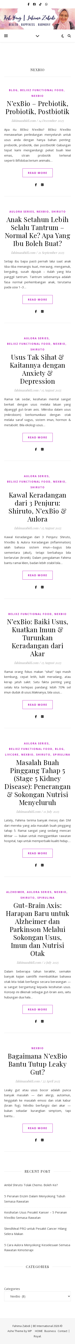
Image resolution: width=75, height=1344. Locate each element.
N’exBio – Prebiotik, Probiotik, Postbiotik (37, 107)
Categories (12, 1289)
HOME (39, 1331)
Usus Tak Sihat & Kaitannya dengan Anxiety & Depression (37, 368)
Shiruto (58, 211)
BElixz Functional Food (42, 90)
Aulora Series (21, 211)
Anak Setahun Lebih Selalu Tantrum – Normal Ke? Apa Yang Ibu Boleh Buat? (37, 231)
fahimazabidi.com (23, 120)
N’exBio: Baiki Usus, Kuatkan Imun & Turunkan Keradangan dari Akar (37, 637)
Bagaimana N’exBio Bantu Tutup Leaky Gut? (37, 1063)
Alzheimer (15, 892)
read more (37, 173)
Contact (62, 1331)
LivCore (12, 754)
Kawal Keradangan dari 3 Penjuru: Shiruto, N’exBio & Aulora (37, 506)
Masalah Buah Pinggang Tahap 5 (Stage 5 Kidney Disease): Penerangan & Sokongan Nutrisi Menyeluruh (37, 782)
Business (50, 1331)
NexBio (37, 96)
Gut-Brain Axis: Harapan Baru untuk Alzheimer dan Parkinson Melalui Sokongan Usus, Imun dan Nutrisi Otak (37, 929)
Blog (13, 90)
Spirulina (61, 754)
